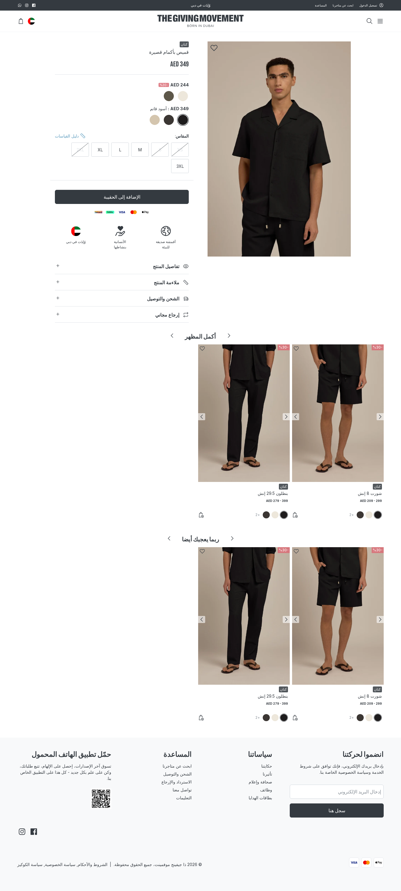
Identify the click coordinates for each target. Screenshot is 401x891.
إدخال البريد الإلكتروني (235, 478)
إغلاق (200, 512)
